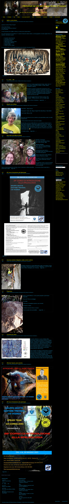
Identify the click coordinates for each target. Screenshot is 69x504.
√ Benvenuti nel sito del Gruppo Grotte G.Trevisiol (44, 6)
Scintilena (58, 138)
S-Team (57, 137)
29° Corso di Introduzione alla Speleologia (16, 172)
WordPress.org (59, 175)
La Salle (57, 131)
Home (4, 17)
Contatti (50, 17)
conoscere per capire (11, 334)
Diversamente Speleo (60, 65)
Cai (61, 55)
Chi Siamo (9, 17)
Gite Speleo (17, 105)
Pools (26, 502)
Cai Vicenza (58, 91)
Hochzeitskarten (31, 502)
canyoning (58, 58)
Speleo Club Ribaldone (60, 146)
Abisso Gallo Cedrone (61, 45)
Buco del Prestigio (61, 52)
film (56, 68)
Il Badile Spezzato (59, 128)
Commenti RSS (65, 501)
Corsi (33, 17)
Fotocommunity (59, 99)
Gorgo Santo (59, 71)
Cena (63, 59)
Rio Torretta (59, 81)
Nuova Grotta (61, 78)
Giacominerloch (60, 69)
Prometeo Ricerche (60, 136)
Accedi (57, 171)
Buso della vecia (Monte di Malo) (14, 135)
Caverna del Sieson (60, 58)
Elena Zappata (22, 488)
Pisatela (58, 81)
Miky (20, 484)
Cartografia (12, 335)
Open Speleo (58, 134)
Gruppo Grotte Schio (60, 107)
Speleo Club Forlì (59, 145)
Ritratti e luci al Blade (12, 104)
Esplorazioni (12, 21)
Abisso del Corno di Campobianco (61, 39)
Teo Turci (58, 149)
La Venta (57, 133)
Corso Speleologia (60, 64)
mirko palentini (22, 480)
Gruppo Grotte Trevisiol (60, 74)
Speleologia (62, 82)
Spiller (57, 83)
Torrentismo (38, 17)
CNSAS (57, 95)
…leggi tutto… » (5, 75)
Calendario (45, 17)
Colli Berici (58, 60)
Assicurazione (57, 17)
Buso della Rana (60, 54)
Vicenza (60, 83)
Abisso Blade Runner (61, 36)
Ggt (62, 68)
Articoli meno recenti (5, 475)
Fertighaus (19, 502)
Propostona (9, 291)
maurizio (20, 496)
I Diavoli (57, 126)
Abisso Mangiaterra (59, 48)
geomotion (59, 68)
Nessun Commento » (30, 21)
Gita (64, 69)
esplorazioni (59, 67)
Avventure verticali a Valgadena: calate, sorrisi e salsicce (20, 259)
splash (20, 492)
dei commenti (60, 173)
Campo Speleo (59, 56)
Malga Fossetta (59, 76)
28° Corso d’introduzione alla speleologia (16, 401)
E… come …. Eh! (10, 79)
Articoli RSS (57, 501)
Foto (14, 17)
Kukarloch (58, 75)
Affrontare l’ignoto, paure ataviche (15, 362)
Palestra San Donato (60, 79)
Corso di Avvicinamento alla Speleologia (60, 62)
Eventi (11, 364)
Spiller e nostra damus (12, 20)
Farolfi (64, 67)
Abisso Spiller (60, 50)
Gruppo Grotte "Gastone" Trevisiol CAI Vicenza (60, 183)
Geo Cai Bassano (59, 100)
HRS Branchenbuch (12, 502)
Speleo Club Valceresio (61, 148)
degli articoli (59, 172)
